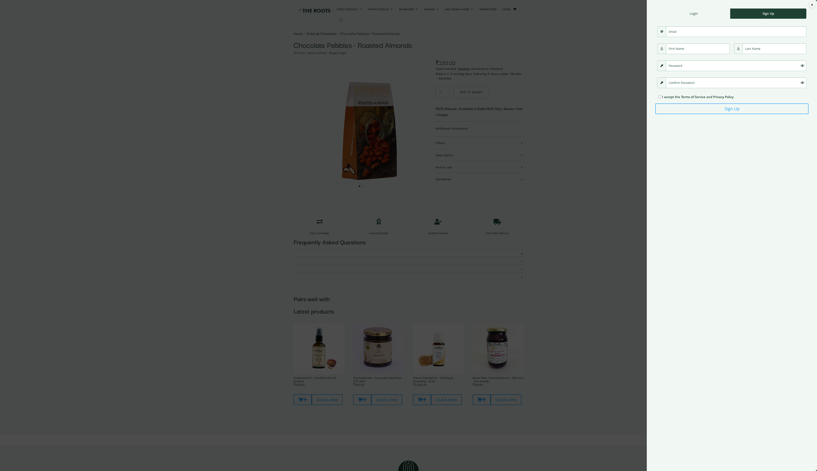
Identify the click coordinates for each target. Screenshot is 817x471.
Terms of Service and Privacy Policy (707, 97)
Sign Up (732, 109)
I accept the (698, 97)
